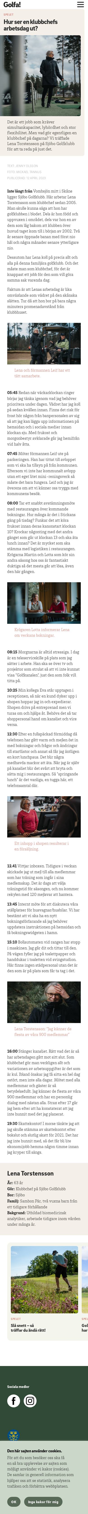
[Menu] (80, 4)
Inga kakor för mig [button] (43, 1502)
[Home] (14, 4)
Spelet (9, 14)
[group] (44, 1290)
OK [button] (13, 1502)
